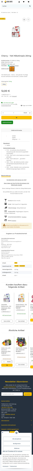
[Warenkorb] (28, 2)
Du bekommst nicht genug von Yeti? (16, 180)
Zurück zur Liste (6, 12)
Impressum (5, 466)
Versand (14, 96)
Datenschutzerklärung (10, 387)
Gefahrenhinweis (7, 122)
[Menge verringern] (3, 112)
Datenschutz (13, 466)
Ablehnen (16, 448)
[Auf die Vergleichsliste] (24, 19)
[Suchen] (30, 6)
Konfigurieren (17, 443)
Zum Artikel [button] (7, 321)
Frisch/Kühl (22, 265)
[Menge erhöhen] (30, 112)
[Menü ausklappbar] (2, 1)
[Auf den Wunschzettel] (28, 19)
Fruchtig (16, 265)
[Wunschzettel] (23, 2)
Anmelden (27, 394)
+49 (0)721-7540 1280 (7, 407)
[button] (19, 2)
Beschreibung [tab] (6, 175)
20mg (5, 84)
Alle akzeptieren (16, 439)
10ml (16, 262)
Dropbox (24, 217)
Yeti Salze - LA (11, 64)
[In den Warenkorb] (16, 117)
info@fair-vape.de (10, 414)
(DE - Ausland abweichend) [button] (9, 104)
